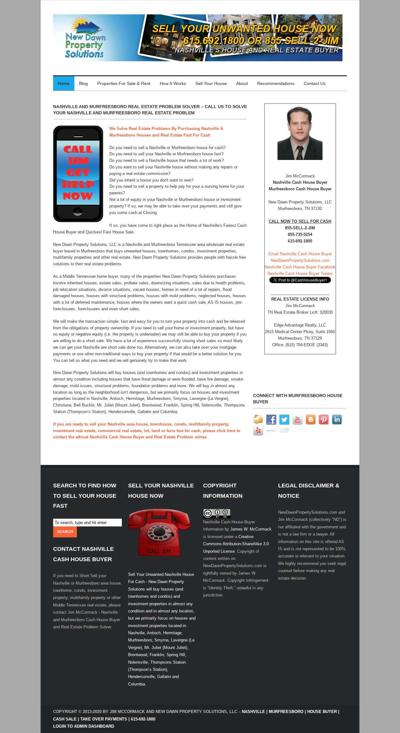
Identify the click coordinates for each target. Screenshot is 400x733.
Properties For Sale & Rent (123, 83)
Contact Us (315, 83)
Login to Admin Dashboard (83, 726)
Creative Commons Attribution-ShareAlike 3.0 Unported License (236, 544)
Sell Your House (211, 83)
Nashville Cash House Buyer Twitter (300, 273)
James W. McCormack (251, 529)
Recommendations (275, 83)
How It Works (173, 83)
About (242, 83)
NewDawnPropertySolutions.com (300, 260)
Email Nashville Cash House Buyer (300, 254)
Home (64, 83)
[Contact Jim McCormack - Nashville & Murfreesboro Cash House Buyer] (300, 132)
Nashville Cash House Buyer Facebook (300, 267)
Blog (83, 83)
